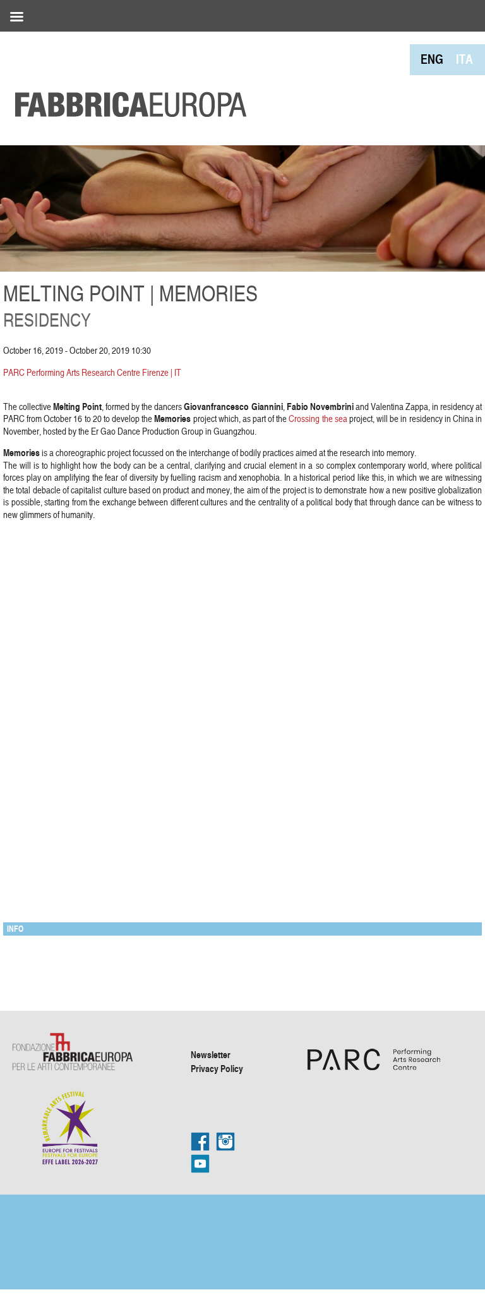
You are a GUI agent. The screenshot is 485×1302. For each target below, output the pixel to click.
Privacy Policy (217, 1068)
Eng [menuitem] (432, 59)
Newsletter (211, 1054)
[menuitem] (432, 59)
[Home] (126, 76)
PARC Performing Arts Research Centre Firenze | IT (92, 372)
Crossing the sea (318, 418)
